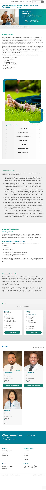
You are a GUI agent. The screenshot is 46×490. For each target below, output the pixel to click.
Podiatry (6, 311)
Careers (19, 7)
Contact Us (5, 455)
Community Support (7, 451)
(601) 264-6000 (15, 1)
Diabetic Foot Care (23, 128)
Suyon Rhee (7, 410)
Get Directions (9, 323)
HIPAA (8, 475)
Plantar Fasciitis (23, 144)
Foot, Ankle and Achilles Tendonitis (23, 136)
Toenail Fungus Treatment (23, 152)
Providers (19, 5)
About (36, 5)
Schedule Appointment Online (12, 385)
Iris (24, 457)
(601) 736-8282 (31, 326)
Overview (5, 27)
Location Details (12, 332)
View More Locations (23, 306)
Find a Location (26, 21)
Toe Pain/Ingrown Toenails (23, 148)
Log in (23, 1)
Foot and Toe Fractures (23, 132)
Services (32, 5)
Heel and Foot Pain (23, 140)
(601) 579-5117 (9, 325)
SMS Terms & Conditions (15, 475)
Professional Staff (6, 468)
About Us (4, 448)
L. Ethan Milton (30, 372)
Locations (26, 5)
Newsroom (5, 453)
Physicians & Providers (7, 466)
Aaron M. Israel (8, 372)
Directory (29, 1)
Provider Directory (39, 347)
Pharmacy (26, 459)
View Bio (6, 423)
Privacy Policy (4, 475)
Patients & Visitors (28, 448)
